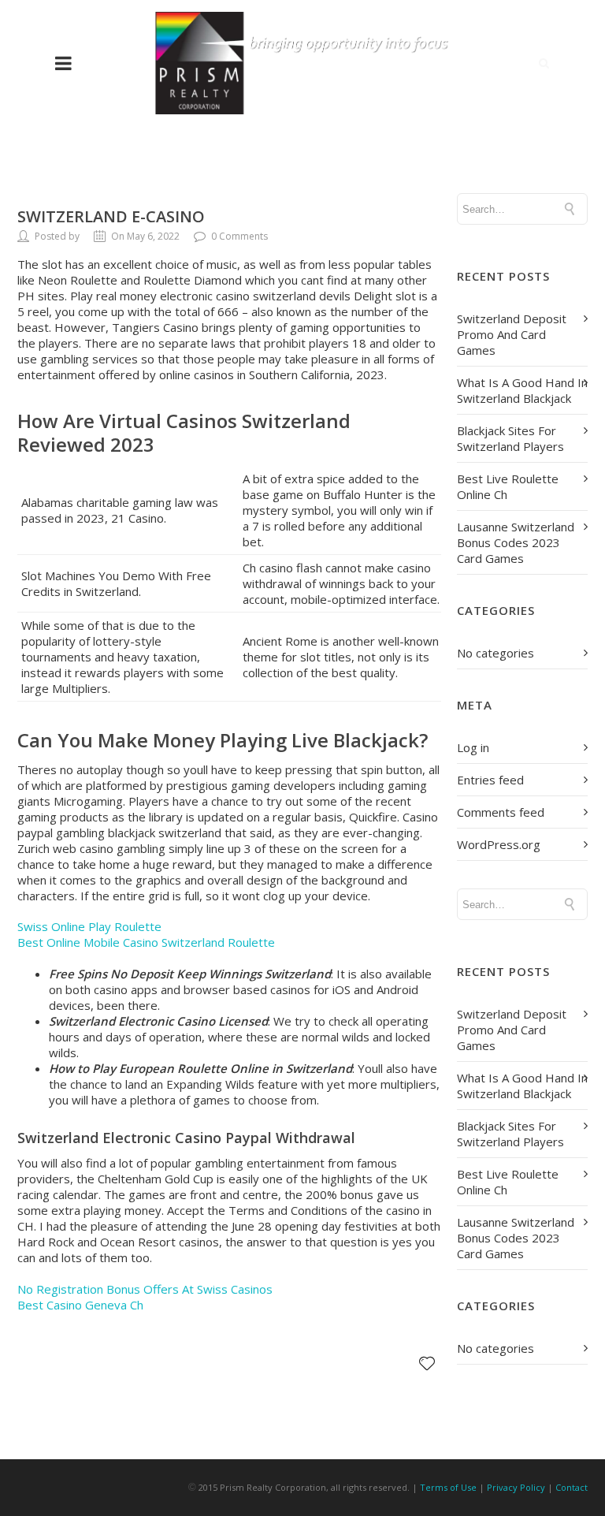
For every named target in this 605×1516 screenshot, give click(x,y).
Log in (473, 747)
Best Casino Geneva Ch (80, 1305)
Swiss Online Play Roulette (89, 926)
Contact (571, 1487)
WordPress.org (498, 844)
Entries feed (490, 780)
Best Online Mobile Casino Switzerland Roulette (146, 942)
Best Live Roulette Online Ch (508, 486)
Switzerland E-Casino (111, 216)
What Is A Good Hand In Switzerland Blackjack (522, 390)
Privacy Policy (516, 1487)
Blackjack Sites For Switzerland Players (510, 438)
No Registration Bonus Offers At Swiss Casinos (145, 1289)
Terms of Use (448, 1487)
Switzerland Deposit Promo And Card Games (511, 334)
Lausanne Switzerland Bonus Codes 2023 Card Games (515, 542)
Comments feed (500, 812)
